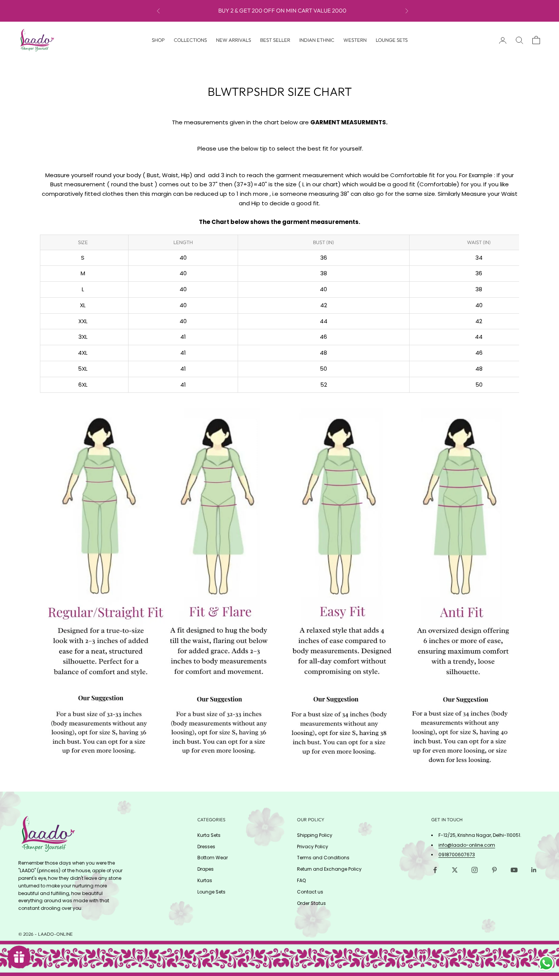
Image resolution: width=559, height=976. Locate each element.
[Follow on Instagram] (474, 870)
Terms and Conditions (323, 857)
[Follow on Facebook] (435, 870)
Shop (158, 40)
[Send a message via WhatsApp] (546, 963)
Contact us (310, 892)
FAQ (301, 880)
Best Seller (275, 40)
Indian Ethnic (316, 40)
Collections (190, 40)
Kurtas (204, 880)
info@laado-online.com (466, 845)
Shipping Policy (314, 835)
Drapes (205, 869)
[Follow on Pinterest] (494, 870)
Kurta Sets (209, 835)
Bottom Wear (212, 857)
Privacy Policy (312, 846)
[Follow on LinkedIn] (534, 870)
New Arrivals (233, 40)
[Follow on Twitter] (455, 870)
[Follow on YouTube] (514, 870)
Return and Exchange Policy (329, 869)
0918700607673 (456, 854)
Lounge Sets (392, 40)
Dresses (206, 846)
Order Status (311, 903)
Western (355, 40)
